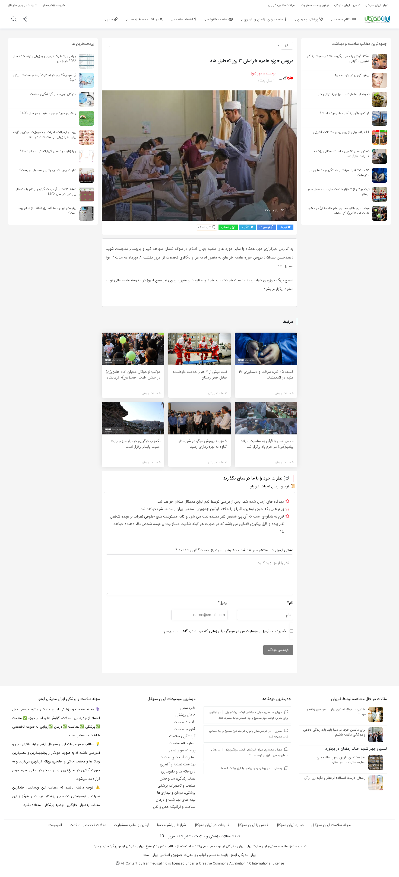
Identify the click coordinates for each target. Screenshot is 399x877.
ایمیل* (222, 603)
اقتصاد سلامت (184, 722)
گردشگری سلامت (182, 736)
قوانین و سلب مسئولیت (132, 825)
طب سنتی (187, 708)
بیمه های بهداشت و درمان (175, 800)
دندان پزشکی (185, 715)
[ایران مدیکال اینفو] (377, 19)
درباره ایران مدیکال (290, 825)
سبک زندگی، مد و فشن (177, 778)
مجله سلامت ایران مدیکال (331, 825)
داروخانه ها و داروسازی (178, 771)
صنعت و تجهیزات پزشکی (176, 785)
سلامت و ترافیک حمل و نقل (174, 807)
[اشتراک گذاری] (25, 20)
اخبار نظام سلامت (182, 743)
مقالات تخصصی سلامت (87, 825)
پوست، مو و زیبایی (181, 750)
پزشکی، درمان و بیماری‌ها (176, 793)
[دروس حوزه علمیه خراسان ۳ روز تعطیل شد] (199, 155)
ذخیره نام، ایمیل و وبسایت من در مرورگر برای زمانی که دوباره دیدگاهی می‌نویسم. (224, 631)
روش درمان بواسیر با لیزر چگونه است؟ (243, 768)
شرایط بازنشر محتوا (171, 825)
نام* (290, 603)
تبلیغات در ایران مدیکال (211, 825)
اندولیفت (55, 825)
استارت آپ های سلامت (177, 757)
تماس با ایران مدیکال (252, 825)
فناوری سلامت (184, 729)
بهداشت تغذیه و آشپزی (177, 764)
